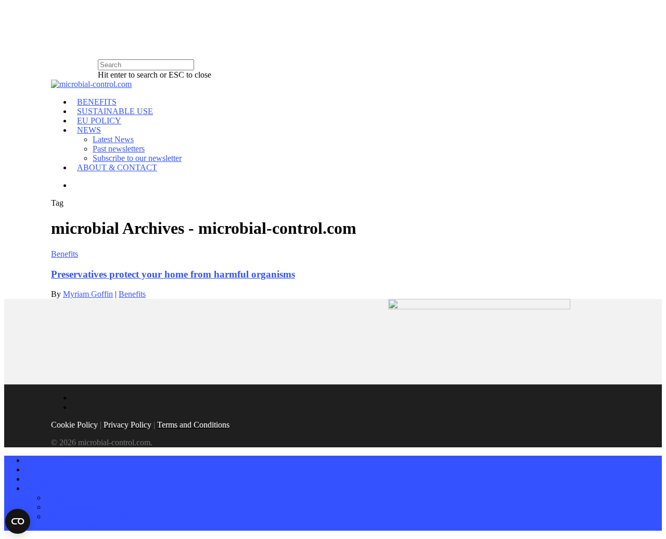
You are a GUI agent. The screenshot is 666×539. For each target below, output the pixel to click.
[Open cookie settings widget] (17, 521)
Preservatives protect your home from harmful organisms (173, 274)
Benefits (64, 253)
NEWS (89, 130)
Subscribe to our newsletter (137, 158)
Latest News (113, 139)
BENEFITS (97, 101)
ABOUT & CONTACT (117, 167)
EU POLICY (99, 120)
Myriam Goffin (88, 294)
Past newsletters (119, 148)
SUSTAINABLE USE (115, 111)
